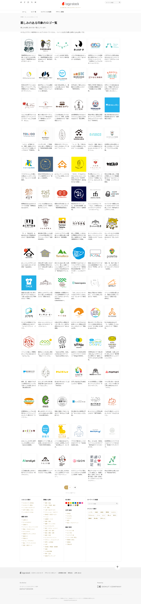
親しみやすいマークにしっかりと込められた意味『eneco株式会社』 (45, 413)
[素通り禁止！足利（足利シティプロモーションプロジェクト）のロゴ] (95, 468)
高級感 (89, 518)
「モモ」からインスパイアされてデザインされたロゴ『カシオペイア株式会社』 (78, 295)
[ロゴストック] (70, 4)
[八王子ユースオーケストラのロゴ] (112, 52)
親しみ (109, 515)
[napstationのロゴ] (28, 260)
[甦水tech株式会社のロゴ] (62, 82)
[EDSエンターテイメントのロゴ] (28, 82)
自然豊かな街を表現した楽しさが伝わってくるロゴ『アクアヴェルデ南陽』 (112, 147)
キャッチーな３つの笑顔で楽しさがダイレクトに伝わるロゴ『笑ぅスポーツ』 (112, 236)
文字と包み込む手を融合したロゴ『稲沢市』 (78, 382)
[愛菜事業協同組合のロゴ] (62, 201)
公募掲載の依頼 (62, 572)
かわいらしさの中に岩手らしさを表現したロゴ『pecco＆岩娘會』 (28, 443)
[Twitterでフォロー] (21, 2)
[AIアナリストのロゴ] (28, 468)
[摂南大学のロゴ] (112, 319)
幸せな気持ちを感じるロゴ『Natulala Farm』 (112, 471)
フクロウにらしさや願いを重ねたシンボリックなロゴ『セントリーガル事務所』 (28, 177)
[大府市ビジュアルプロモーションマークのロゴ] (95, 52)
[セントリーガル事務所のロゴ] (28, 171)
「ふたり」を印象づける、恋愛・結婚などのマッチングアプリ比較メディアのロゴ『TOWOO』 (28, 147)
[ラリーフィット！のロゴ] (62, 468)
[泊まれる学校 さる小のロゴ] (62, 349)
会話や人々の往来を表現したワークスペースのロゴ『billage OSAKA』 (78, 354)
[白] (66, 505)
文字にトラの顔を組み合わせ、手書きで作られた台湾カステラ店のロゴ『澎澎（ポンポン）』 (112, 88)
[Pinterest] (28, 2)
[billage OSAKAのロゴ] (78, 349)
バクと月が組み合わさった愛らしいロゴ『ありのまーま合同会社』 (78, 57)
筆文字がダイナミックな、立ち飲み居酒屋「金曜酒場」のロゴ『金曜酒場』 (78, 206)
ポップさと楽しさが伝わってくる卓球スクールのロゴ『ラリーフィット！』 (62, 473)
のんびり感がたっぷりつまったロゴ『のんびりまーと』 (112, 413)
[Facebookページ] (24, 2)
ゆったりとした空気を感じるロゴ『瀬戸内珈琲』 (95, 412)
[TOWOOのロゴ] (28, 141)
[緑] (73, 503)
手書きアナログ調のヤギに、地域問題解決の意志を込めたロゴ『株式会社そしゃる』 (45, 58)
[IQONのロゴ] (78, 468)
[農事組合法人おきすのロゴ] (28, 201)
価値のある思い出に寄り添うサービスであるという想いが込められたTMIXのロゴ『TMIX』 (28, 295)
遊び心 (114, 515)
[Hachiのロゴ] (95, 290)
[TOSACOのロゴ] (95, 112)
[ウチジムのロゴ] (62, 171)
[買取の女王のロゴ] (45, 290)
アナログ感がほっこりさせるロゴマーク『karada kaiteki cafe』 (78, 443)
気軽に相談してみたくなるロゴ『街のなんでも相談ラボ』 (62, 413)
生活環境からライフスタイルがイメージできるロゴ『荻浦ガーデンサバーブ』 (112, 444)
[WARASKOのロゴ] (78, 82)
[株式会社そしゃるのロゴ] (45, 52)
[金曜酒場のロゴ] (78, 201)
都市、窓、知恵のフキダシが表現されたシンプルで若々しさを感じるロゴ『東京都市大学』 (28, 384)
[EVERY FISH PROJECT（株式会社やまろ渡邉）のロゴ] (78, 171)
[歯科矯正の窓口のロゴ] (112, 112)
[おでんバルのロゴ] (28, 349)
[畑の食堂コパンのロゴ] (62, 112)
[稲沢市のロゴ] (78, 379)
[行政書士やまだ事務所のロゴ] (95, 82)
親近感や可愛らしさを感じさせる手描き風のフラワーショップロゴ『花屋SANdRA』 (45, 236)
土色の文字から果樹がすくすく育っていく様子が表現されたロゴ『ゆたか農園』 (62, 325)
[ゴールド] (75, 505)
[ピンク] (82, 503)
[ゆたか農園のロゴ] (62, 319)
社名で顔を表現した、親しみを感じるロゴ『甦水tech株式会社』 (62, 87)
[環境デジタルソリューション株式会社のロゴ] (45, 82)
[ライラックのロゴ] (62, 141)
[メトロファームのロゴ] (95, 201)
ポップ (103, 515)
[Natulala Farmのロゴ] (112, 468)
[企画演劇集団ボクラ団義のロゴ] (78, 230)
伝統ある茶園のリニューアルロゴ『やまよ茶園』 (45, 471)
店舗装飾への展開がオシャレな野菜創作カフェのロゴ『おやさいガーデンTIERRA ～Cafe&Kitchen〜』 (62, 296)
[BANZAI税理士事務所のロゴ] (45, 141)
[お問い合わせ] (35, 2)
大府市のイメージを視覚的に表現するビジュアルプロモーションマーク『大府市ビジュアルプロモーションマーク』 (95, 59)
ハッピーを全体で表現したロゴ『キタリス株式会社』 (62, 57)
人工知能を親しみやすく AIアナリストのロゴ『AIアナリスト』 (28, 472)
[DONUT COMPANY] (109, 586)
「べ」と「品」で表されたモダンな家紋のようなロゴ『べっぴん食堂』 (78, 146)
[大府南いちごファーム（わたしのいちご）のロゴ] (95, 171)
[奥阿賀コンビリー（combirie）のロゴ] (45, 112)
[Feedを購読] (32, 2)
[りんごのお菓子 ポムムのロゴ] (28, 112)
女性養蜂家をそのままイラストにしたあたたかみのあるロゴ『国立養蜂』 (78, 116)
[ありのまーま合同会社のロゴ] (78, 52)
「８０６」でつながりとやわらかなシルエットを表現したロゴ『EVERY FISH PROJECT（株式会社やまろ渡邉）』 (78, 178)
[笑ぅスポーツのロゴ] (112, 230)
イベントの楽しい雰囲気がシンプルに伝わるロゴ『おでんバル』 (28, 354)
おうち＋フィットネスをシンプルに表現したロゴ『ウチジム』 (62, 176)
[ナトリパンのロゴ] (28, 408)
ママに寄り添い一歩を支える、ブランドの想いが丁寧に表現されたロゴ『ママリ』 (112, 384)
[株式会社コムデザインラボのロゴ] (112, 201)
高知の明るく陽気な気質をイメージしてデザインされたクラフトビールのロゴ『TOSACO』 (95, 117)
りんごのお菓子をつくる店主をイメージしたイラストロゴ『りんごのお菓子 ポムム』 (28, 117)
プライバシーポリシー (50, 572)
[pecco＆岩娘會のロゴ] (28, 438)
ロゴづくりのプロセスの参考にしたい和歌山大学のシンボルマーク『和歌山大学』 (78, 325)
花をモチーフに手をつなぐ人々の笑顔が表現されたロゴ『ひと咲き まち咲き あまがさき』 (95, 325)
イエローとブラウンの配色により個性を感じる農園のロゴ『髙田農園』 (62, 235)
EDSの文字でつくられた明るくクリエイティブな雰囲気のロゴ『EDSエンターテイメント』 (28, 88)
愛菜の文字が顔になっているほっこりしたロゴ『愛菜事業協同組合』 (62, 205)
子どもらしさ (91, 515)
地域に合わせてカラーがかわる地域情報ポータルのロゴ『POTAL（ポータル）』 (95, 266)
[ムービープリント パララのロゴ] (28, 319)
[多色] (78, 505)
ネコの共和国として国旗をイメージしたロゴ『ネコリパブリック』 (95, 383)
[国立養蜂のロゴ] (78, 112)
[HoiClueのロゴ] (62, 379)
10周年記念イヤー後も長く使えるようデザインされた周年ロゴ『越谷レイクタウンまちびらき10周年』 (95, 356)
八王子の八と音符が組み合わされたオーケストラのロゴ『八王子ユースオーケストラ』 (112, 58)
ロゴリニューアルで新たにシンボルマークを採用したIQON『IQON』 (78, 472)
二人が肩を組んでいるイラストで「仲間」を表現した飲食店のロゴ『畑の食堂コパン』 (62, 117)
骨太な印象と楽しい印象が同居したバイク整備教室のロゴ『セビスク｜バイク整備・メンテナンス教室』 (112, 178)
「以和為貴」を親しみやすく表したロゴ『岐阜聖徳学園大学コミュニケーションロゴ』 (112, 355)
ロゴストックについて (37, 572)
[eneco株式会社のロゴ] (45, 408)
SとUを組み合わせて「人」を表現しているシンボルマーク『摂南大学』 (112, 325)
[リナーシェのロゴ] (95, 141)
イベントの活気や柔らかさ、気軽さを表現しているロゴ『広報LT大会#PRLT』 (112, 295)
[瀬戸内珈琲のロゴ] (95, 408)
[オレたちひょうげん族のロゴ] (78, 408)
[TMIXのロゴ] (28, 290)
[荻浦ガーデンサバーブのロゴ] (112, 438)
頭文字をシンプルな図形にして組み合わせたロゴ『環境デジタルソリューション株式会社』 (45, 88)
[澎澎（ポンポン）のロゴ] (112, 82)
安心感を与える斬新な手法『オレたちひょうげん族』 (78, 413)
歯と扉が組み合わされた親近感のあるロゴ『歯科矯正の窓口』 (112, 116)
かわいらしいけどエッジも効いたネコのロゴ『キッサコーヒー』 (45, 324)
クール (98, 515)
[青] (75, 503)
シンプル (90, 512)
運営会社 (70, 572)
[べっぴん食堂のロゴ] (78, 141)
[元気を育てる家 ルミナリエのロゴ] (45, 260)
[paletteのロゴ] (112, 260)
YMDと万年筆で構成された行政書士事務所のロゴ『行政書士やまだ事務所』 (95, 88)
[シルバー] (73, 505)
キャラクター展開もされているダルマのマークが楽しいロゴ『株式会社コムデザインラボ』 (112, 206)
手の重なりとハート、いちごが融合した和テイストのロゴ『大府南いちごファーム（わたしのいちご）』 (95, 178)
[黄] (71, 503)
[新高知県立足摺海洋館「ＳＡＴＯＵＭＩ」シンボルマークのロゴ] (78, 260)
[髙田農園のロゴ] (62, 230)
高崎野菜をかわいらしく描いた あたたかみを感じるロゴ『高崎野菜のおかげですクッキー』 (28, 58)
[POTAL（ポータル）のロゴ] (95, 260)
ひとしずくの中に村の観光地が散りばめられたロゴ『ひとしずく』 (45, 383)
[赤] (66, 503)
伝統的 (101, 512)
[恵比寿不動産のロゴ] (28, 230)
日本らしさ (102, 518)
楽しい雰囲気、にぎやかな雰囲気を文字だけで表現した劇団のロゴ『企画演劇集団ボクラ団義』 (78, 236)
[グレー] (71, 505)
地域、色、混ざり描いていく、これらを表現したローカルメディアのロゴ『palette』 (112, 266)
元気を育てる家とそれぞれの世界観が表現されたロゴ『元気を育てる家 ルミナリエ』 (45, 266)
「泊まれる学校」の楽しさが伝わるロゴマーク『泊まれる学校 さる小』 (62, 354)
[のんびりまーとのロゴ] (112, 408)
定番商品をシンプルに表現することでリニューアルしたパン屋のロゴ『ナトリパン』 (28, 414)
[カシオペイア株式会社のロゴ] (78, 290)
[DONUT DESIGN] (26, 589)
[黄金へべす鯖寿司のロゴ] (45, 171)
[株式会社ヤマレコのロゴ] (62, 260)
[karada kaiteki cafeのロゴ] (78, 438)
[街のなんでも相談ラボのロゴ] (62, 408)
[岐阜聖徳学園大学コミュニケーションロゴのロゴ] (112, 349)
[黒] (68, 505)
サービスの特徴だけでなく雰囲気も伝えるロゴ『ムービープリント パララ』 (28, 325)
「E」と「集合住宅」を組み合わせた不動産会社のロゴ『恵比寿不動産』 (28, 235)
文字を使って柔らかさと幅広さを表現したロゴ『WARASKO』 (78, 87)
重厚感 (107, 512)
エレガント (113, 512)
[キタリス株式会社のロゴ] (62, 52)
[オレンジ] (68, 503)
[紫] (80, 503)
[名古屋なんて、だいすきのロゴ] (62, 438)
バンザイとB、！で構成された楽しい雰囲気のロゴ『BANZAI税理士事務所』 (45, 147)
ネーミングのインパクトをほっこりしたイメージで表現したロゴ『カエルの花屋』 (95, 236)
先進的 (96, 512)
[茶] (78, 503)
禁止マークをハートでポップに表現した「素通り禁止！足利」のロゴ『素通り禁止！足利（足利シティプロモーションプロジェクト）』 (95, 475)
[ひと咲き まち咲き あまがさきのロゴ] (95, 319)
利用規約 (86, 598)
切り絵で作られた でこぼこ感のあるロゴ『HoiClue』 (62, 383)
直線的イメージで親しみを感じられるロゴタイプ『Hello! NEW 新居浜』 (45, 443)
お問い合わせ (77, 572)
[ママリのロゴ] (112, 379)
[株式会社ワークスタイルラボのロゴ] (95, 438)
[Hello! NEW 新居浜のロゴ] (45, 438)
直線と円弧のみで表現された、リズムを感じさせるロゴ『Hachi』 (95, 294)
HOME (22, 17)
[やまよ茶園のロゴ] (45, 468)
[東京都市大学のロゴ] (28, 379)
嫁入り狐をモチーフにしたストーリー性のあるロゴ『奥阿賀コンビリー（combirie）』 (45, 117)
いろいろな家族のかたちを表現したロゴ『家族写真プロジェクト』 (45, 205)
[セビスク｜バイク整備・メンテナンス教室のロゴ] (112, 171)
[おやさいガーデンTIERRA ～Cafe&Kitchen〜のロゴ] (62, 290)
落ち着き (96, 518)
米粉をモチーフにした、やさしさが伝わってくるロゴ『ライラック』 (62, 146)
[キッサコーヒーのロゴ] (45, 319)
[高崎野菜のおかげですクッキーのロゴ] (28, 52)
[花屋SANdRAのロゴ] (45, 230)
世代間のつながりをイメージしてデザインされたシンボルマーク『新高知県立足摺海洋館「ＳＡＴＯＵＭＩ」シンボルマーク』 (78, 268)
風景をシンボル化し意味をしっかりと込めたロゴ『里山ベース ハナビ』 (45, 354)
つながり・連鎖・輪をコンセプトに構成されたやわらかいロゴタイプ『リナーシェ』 (95, 147)
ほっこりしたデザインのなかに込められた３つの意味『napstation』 (28, 265)
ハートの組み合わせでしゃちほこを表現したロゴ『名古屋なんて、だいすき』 (62, 444)
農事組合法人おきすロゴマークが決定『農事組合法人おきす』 (28, 205)
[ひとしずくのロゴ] (45, 379)
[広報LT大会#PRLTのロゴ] (112, 290)
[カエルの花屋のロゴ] (95, 230)
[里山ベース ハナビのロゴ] (45, 349)
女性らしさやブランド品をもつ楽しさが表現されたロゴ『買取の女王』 (45, 294)
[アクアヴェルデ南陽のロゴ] (112, 141)
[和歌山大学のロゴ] (78, 319)
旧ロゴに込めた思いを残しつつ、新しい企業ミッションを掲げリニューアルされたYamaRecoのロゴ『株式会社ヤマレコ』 (62, 267)
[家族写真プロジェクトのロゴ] (45, 201)
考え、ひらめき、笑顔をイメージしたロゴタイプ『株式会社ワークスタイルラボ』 (95, 444)
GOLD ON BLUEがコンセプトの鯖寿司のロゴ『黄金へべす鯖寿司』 (45, 176)
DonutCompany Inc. (72, 600)
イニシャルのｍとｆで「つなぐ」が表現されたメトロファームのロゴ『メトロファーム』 (95, 206)
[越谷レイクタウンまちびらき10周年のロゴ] (95, 349)
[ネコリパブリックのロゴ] (95, 379)
